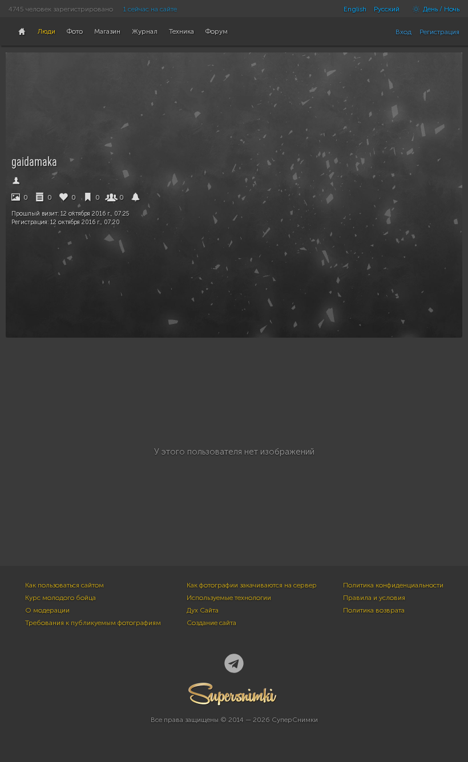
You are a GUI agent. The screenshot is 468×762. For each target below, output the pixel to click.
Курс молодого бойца (60, 598)
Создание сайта (211, 623)
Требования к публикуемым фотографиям (93, 623)
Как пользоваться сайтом (64, 585)
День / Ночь (440, 9)
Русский (387, 9)
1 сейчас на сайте (150, 9)
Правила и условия (374, 598)
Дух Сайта (203, 610)
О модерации (47, 610)
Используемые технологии (229, 598)
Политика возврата (374, 610)
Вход (403, 32)
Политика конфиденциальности (393, 585)
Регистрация (439, 32)
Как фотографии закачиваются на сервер (252, 585)
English (355, 9)
